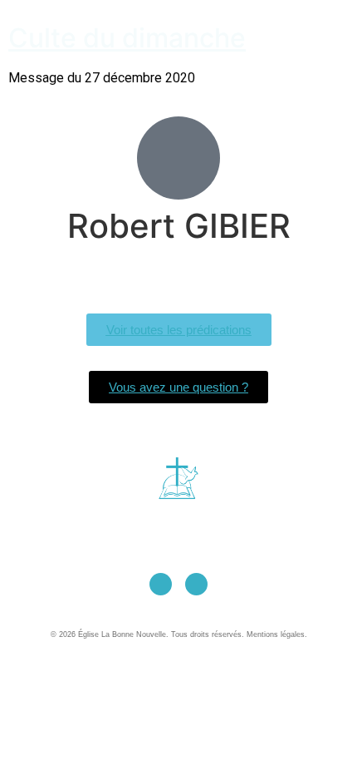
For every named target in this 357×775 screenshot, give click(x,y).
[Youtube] (160, 584)
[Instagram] (196, 584)
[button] (172, 27)
